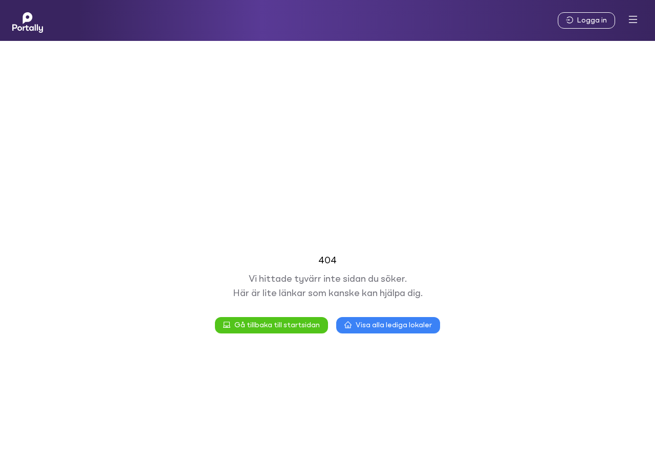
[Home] (27, 20)
